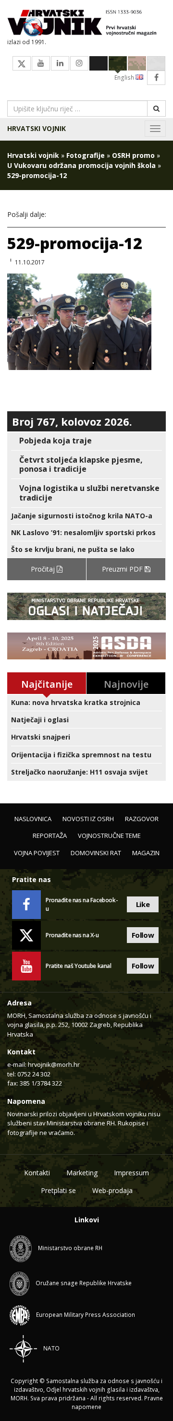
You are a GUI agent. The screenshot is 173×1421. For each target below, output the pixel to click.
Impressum (131, 1172)
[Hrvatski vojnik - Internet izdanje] (86, 24)
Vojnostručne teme (109, 835)
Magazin (146, 852)
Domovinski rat (96, 852)
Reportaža (50, 835)
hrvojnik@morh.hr (54, 1064)
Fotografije (85, 155)
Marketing (82, 1172)
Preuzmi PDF (123, 568)
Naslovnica (32, 818)
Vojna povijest (37, 852)
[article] (86, 440)
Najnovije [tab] (126, 684)
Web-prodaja (112, 1190)
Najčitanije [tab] (47, 684)
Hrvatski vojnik (36, 128)
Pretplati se (58, 1190)
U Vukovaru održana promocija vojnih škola (81, 165)
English (125, 77)
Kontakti (37, 1172)
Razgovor (142, 818)
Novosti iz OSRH (88, 818)
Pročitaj (44, 568)
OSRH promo (133, 155)
